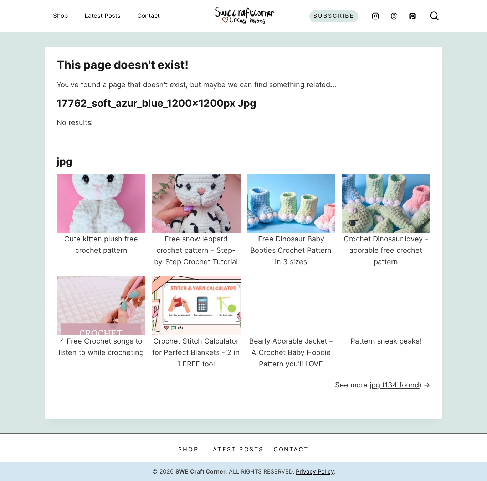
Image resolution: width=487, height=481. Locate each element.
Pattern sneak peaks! (385, 341)
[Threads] (394, 16)
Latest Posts (102, 15)
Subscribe (333, 15)
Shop (60, 15)
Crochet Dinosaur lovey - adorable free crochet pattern (386, 250)
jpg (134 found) (395, 385)
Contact (148, 15)
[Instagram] (375, 16)
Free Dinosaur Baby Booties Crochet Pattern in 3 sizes (291, 250)
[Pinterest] (412, 16)
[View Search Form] (434, 16)
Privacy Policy (315, 471)
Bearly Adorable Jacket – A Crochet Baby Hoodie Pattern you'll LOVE (291, 352)
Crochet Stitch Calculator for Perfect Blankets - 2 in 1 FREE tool (196, 352)
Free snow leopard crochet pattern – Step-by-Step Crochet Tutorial (196, 250)
